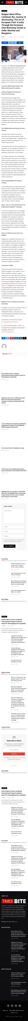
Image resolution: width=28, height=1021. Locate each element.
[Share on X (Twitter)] (12, 42)
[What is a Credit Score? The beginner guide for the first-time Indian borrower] (5, 679)
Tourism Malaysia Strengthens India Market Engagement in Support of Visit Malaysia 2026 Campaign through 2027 (13, 425)
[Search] (26, 2)
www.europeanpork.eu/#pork (9, 322)
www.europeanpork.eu (7, 332)
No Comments (21, 36)
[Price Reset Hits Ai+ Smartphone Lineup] (14, 439)
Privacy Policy (12, 759)
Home (2, 6)
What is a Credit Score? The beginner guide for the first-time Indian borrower (18, 679)
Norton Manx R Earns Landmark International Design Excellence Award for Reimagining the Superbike (13, 375)
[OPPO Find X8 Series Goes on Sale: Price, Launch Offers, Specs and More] (5, 566)
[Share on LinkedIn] (19, 42)
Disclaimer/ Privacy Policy (16, 1010)
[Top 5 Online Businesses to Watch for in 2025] (5, 592)
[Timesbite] (15, 2)
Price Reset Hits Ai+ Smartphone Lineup (12, 448)
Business (4, 10)
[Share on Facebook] (5, 42)
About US (5, 1010)
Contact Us (14, 1012)
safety (24, 283)
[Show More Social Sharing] (25, 42)
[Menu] (2, 2)
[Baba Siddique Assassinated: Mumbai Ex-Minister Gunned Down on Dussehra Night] (5, 583)
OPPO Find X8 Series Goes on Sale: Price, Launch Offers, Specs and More (18, 565)
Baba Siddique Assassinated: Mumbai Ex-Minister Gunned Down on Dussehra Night (19, 582)
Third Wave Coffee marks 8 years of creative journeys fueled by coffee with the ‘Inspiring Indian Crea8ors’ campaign (18, 717)
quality (6, 285)
